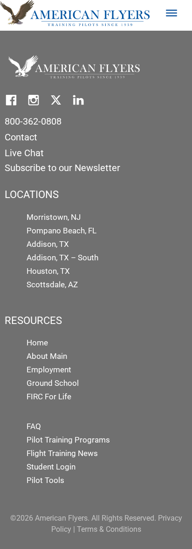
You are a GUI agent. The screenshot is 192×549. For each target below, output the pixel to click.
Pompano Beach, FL (61, 230)
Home (37, 342)
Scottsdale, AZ (52, 284)
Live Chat (24, 153)
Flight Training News (62, 453)
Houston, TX (48, 271)
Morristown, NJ (54, 217)
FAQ (34, 426)
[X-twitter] (56, 100)
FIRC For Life (49, 396)
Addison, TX (48, 244)
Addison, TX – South (62, 257)
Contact (21, 137)
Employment (49, 369)
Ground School (53, 383)
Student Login (51, 466)
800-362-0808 (33, 121)
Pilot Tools (45, 480)
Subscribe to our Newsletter (62, 167)
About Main (47, 356)
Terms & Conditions (109, 529)
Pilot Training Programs (68, 439)
